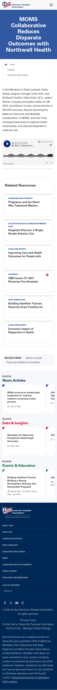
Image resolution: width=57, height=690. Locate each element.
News (5, 558)
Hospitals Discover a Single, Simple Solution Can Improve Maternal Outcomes (26, 233)
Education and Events (13, 551)
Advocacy (7, 532)
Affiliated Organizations (15, 577)
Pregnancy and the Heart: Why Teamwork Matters (24, 203)
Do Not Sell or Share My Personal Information (28, 624)
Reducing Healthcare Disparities (23, 362)
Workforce (8, 591)
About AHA (7, 525)
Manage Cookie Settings (37, 628)
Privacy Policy (28, 620)
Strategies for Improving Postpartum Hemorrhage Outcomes (20, 438)
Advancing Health (8, 169)
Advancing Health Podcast (17, 75)
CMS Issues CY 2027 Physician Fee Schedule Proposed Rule (23, 281)
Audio (12, 64)
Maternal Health (34, 357)
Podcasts (11, 69)
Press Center (9, 571)
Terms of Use (13, 628)
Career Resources (12, 538)
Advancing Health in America (17, 564)
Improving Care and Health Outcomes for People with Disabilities (25, 256)
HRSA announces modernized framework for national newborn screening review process (23, 397)
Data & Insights (10, 545)
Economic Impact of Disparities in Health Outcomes (21, 332)
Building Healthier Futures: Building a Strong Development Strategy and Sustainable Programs (22, 482)
